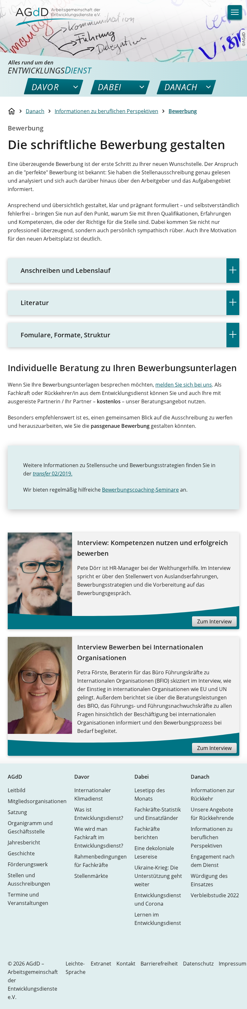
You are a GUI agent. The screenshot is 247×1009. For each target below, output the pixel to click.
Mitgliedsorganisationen (37, 801)
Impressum (232, 963)
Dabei (141, 776)
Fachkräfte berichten (147, 833)
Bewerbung (183, 111)
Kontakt (125, 963)
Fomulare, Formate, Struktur (65, 335)
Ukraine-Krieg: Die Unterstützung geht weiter (158, 876)
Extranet (101, 963)
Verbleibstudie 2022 (215, 895)
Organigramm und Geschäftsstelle (30, 827)
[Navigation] (235, 12)
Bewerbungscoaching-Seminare (140, 489)
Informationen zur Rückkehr (213, 794)
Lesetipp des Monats (149, 794)
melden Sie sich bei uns (183, 384)
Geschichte (21, 853)
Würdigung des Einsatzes (209, 880)
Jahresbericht (24, 842)
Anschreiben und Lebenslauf (65, 270)
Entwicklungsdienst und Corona (157, 899)
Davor (81, 776)
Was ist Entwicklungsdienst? (98, 814)
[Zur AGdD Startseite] (54, 13)
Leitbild (16, 790)
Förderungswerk (28, 864)
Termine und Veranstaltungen (28, 899)
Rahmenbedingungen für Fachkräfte (100, 861)
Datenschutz (198, 963)
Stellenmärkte (91, 875)
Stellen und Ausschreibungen (29, 879)
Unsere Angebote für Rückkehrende (212, 814)
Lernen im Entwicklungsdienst (157, 919)
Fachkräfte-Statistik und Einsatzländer (157, 814)
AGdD (15, 776)
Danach (35, 111)
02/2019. (52, 473)
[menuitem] (45, 87)
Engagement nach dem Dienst (212, 861)
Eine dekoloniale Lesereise (154, 852)
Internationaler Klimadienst (92, 794)
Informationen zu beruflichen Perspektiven (106, 111)
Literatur (35, 302)
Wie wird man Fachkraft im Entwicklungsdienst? (98, 837)
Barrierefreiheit (159, 963)
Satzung (17, 812)
